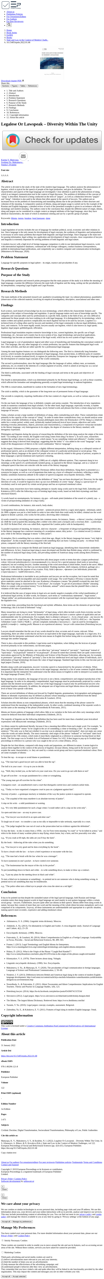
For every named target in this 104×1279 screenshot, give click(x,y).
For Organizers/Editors (16, 16)
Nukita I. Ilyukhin (8, 165)
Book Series (11, 32)
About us (10, 12)
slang (48, 218)
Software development (11, 1181)
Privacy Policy (7, 1179)
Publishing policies (63, 1162)
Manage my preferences (22, 1222)
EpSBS (9, 35)
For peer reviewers (47, 1162)
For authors (14, 1162)
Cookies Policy (20, 1179)
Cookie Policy (24, 1236)
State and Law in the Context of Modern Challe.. (27, 40)
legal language (38, 218)
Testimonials (77, 1162)
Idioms (14, 218)
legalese (28, 218)
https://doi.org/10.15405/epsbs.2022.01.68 (19, 1056)
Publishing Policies (14, 14)
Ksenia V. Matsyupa (10, 160)
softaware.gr (29, 1181)
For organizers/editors (29, 1162)
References (32, 86)
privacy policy (85, 1214)
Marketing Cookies (12, 1252)
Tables (22, 86)
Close (4, 1189)
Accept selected (19, 1276)
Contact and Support (10, 1165)
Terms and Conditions (92, 1162)
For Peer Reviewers (14, 21)
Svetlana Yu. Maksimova (12, 162)
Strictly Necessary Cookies (15, 1240)
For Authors (11, 19)
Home (9, 30)
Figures (15, 86)
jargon (20, 218)
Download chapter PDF (11, 81)
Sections (5, 86)
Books (9, 37)
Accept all (6, 1222)
